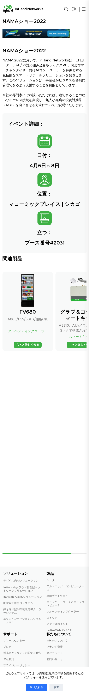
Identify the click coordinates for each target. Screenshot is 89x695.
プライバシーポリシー (16, 665)
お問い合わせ (55, 659)
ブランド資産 (55, 646)
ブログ (7, 646)
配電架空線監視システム (18, 603)
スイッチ (52, 617)
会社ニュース (55, 652)
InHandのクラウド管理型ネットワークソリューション (21, 589)
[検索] (66, 9)
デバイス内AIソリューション (20, 580)
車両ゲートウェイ (57, 595)
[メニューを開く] (84, 9)
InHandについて (57, 640)
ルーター (52, 580)
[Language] (73, 9)
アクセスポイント (57, 624)
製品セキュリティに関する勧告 (22, 652)
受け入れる (36, 687)
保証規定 (8, 659)
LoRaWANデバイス (59, 630)
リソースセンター (14, 640)
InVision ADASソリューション (22, 596)
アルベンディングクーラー (63, 611)
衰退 (56, 687)
